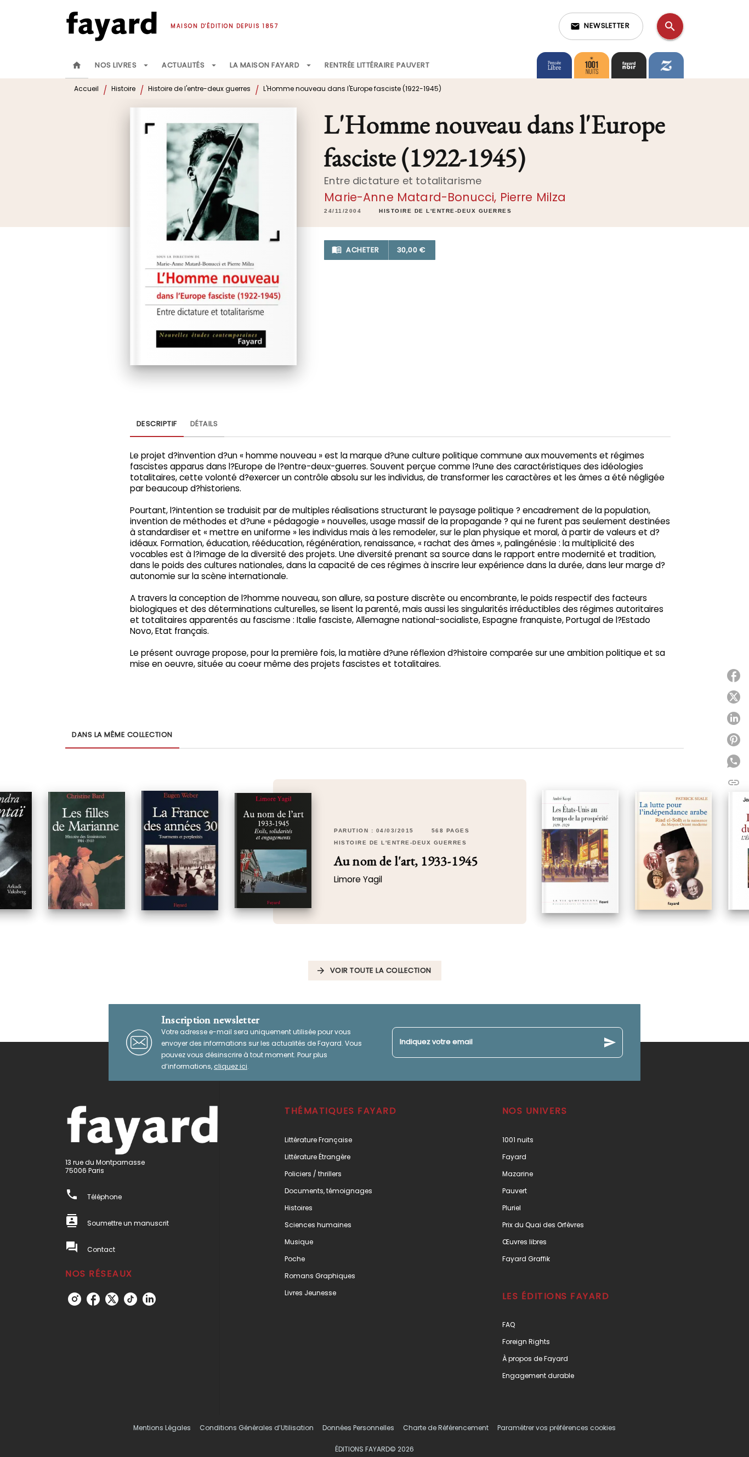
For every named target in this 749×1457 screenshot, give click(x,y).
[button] (601, 26)
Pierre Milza (533, 197)
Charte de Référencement (446, 1427)
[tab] (76, 65)
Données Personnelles (358, 1427)
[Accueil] (111, 26)
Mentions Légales (162, 1427)
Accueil (86, 88)
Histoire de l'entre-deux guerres (199, 88)
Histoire (123, 88)
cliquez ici (230, 1066)
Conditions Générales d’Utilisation (257, 1427)
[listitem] (74, 1299)
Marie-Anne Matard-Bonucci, (412, 197)
